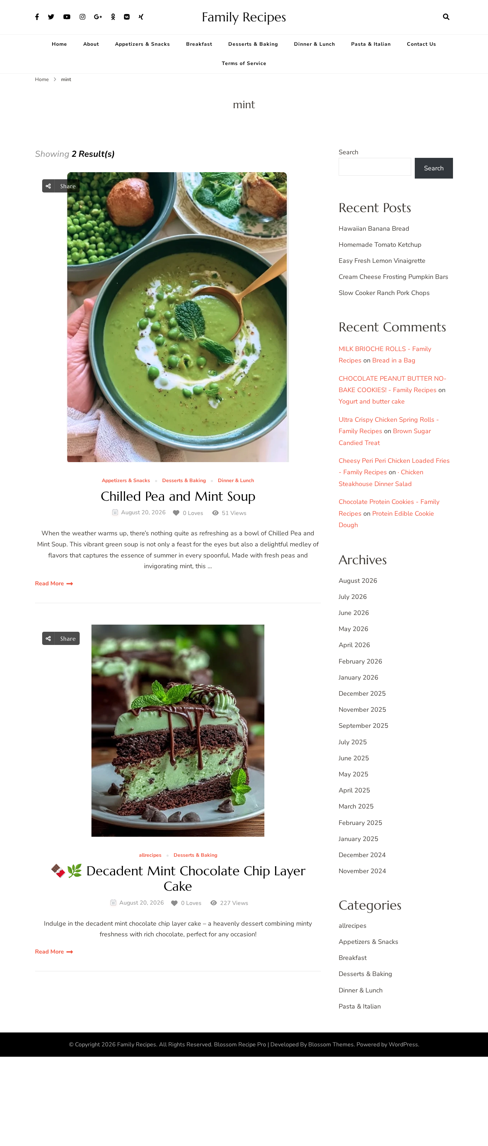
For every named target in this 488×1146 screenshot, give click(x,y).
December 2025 (362, 693)
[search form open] (446, 17)
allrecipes (150, 855)
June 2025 (354, 758)
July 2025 (353, 742)
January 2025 (358, 839)
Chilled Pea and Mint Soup (178, 496)
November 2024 (362, 871)
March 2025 (356, 806)
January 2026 (358, 677)
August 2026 (358, 580)
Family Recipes (244, 17)
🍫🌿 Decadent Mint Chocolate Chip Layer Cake (177, 878)
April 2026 (354, 645)
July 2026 (353, 596)
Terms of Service (244, 63)
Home (59, 44)
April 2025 (354, 790)
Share (67, 186)
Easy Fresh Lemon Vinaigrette (382, 260)
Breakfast (199, 44)
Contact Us (421, 44)
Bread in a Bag (393, 360)
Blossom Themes (331, 1045)
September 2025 (363, 725)
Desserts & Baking (253, 44)
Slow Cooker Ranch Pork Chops (384, 293)
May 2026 (353, 629)
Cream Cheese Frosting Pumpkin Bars (393, 276)
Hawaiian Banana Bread (374, 228)
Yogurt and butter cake (372, 401)
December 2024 (362, 855)
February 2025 (360, 823)
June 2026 (354, 613)
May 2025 (353, 774)
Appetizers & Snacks (142, 44)
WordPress (403, 1045)
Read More (49, 583)
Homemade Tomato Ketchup (380, 244)
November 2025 (362, 709)
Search (348, 152)
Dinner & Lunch (314, 44)
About (91, 44)
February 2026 (360, 661)
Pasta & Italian (371, 44)
